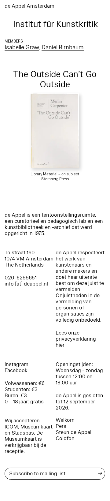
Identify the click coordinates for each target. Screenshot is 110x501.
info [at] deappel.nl (26, 283)
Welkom (65, 420)
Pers (61, 426)
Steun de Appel (73, 432)
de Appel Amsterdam (29, 5)
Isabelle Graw (22, 47)
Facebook (16, 370)
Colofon (65, 438)
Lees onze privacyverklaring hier (76, 339)
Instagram (16, 364)
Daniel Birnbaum (63, 47)
